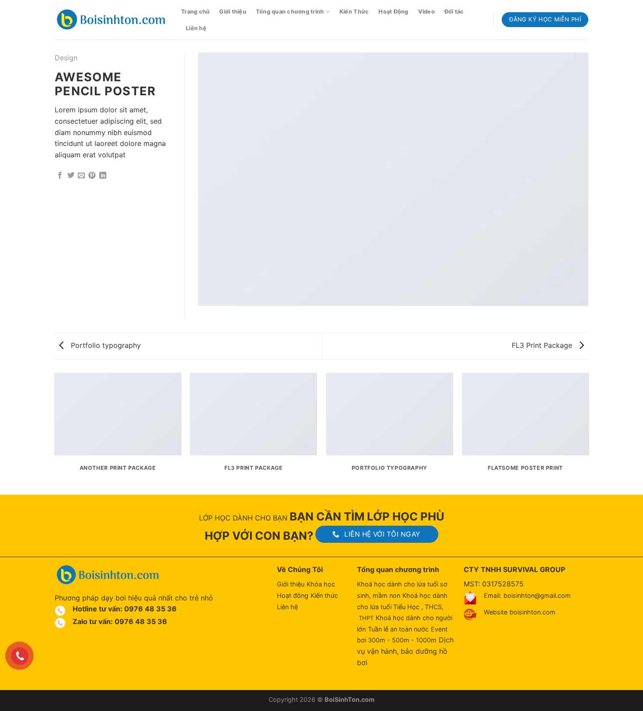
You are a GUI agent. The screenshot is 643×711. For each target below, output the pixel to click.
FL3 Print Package (543, 345)
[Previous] (54, 433)
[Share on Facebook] (59, 176)
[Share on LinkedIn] (102, 176)
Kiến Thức (354, 11)
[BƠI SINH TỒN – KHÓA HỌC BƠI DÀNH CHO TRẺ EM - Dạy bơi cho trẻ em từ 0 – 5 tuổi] (111, 19)
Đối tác (454, 11)
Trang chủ (195, 11)
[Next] (588, 433)
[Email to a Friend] (81, 176)
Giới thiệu (232, 11)
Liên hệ (196, 28)
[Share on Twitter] (70, 176)
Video (426, 11)
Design (66, 57)
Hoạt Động (393, 11)
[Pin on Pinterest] (91, 176)
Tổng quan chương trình (290, 11)
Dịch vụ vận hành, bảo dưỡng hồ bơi (405, 650)
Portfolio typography (105, 345)
